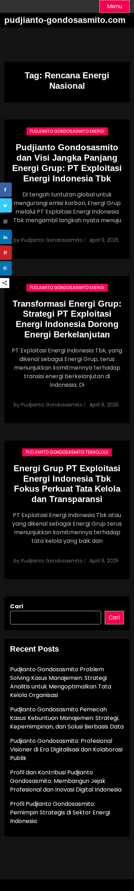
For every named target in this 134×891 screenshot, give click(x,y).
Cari (16, 606)
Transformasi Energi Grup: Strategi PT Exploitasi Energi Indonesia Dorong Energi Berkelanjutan (67, 319)
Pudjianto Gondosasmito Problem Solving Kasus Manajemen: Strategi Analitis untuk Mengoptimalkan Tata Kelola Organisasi (60, 682)
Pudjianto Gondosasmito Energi (67, 131)
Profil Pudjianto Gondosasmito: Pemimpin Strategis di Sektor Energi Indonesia (60, 812)
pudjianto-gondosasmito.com (64, 20)
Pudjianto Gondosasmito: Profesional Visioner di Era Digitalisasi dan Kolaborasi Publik (66, 749)
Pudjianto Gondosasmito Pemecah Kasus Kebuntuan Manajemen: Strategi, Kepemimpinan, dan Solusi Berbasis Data (67, 718)
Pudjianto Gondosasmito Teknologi (67, 452)
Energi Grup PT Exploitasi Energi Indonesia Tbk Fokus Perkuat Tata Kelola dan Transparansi (67, 483)
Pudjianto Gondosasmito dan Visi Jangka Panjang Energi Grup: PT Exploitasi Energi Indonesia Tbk (67, 162)
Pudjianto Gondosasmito (52, 240)
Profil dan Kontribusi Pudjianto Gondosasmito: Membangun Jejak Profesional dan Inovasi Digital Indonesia (65, 781)
